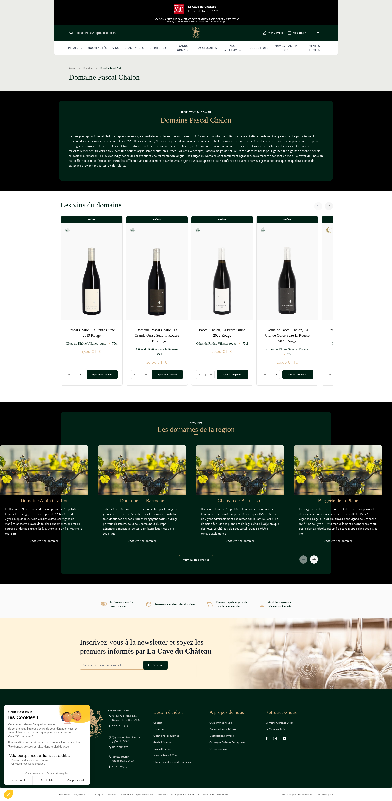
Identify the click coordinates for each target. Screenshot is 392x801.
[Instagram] (274, 738)
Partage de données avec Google (30, 760)
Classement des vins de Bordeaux (172, 762)
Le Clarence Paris (275, 729)
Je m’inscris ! (155, 665)
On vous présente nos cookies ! (28, 763)
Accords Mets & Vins (165, 755)
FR (313, 33)
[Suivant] (329, 206)
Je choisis (47, 780)
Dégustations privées (221, 736)
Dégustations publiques (222, 729)
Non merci (18, 780)
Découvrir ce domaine (44, 540)
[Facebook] (266, 738)
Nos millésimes (162, 749)
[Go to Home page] (196, 32)
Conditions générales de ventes (296, 794)
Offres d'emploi (218, 749)
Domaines (88, 68)
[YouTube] (284, 738)
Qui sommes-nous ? (220, 723)
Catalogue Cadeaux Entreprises (227, 742)
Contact (157, 723)
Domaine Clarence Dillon (279, 723)
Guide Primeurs (162, 742)
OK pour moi (75, 780)
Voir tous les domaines (196, 560)
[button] (8, 794)
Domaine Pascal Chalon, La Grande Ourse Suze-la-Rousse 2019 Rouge (157, 335)
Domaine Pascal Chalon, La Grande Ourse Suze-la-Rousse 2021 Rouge (287, 335)
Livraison (158, 729)
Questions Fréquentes (166, 736)
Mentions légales (325, 794)
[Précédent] (318, 206)
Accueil (72, 68)
